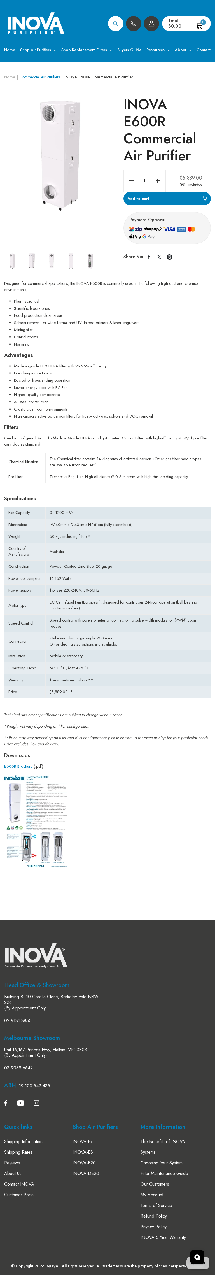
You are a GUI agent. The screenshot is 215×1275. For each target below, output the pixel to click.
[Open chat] (197, 1257)
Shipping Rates (18, 1152)
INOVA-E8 (83, 1152)
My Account (152, 1195)
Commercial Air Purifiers (40, 77)
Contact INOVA (19, 1184)
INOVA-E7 (83, 1141)
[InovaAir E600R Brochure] (36, 866)
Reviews (12, 1163)
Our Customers (155, 1184)
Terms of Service (156, 1205)
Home (9, 77)
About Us (13, 1173)
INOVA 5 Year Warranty (163, 1237)
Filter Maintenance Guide (164, 1173)
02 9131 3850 (18, 1020)
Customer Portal (19, 1195)
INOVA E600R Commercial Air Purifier (98, 77)
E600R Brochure (18, 766)
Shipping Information (23, 1141)
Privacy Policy (154, 1226)
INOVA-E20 (84, 1163)
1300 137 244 (133, 23)
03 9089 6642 (18, 1068)
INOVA (52, 1266)
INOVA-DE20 (86, 1173)
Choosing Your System (162, 1163)
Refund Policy (154, 1216)
